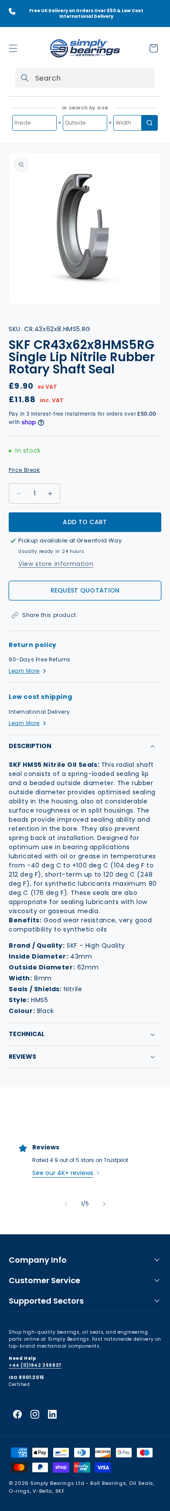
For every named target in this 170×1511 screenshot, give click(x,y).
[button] (13, 48)
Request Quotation (85, 590)
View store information (55, 563)
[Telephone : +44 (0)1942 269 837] (12, 11)
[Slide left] (65, 1203)
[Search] (24, 78)
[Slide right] (104, 1203)
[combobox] (85, 78)
